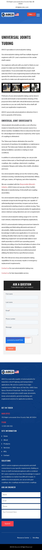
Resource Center (23, 538)
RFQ (5, 451)
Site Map (36, 538)
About (6, 440)
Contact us (5, 268)
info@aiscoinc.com (22, 7)
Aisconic (17, 547)
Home (6, 436)
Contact (6, 455)
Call (31, 14)
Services (7, 448)
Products (7, 444)
